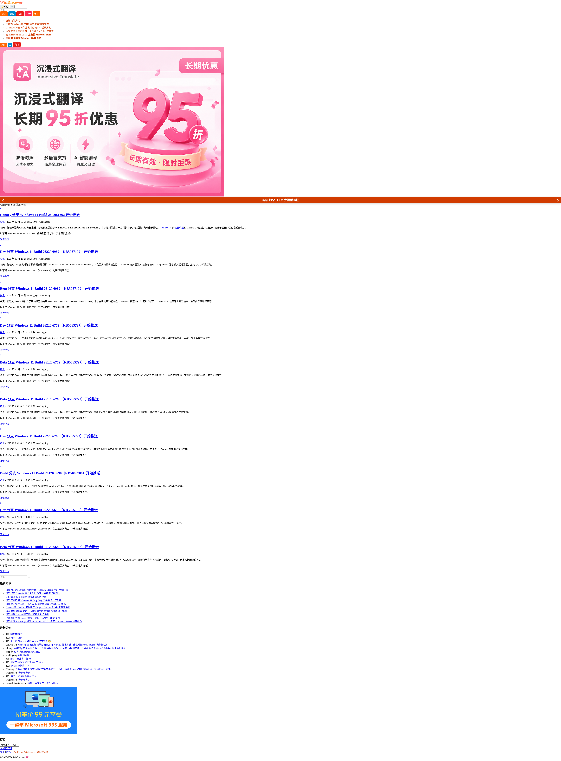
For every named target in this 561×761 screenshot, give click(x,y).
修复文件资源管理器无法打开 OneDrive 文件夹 (30, 31)
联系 (8, 752)
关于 (36, 14)
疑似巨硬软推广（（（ (21, 666)
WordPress (17, 752)
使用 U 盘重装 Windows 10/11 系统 (23, 38)
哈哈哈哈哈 (24, 655)
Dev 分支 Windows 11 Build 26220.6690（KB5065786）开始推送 (49, 510)
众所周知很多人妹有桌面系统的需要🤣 (31, 641)
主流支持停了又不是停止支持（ (27, 662)
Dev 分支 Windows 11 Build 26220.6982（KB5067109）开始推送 (49, 252)
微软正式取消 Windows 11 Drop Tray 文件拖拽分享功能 (34, 600)
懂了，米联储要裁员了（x (24, 676)
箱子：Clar (16, 637)
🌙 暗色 (4, 7)
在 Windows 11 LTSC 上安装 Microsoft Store (28, 34)
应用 (20, 14)
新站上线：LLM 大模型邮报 (280, 200)
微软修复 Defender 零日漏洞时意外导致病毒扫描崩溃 (33, 593)
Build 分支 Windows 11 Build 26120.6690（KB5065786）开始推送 (50, 473)
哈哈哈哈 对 (24, 680)
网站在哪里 (16, 634)
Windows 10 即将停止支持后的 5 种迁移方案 (28, 27)
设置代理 (179, 227)
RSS (3, 45)
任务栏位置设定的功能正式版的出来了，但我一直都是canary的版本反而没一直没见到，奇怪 (63, 669)
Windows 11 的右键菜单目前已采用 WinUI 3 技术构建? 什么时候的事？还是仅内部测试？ (62, 644)
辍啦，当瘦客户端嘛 (20, 658)
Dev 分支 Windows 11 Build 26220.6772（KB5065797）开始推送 (49, 325)
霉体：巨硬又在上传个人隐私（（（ (45, 683)
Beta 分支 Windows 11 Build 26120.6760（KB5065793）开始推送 (49, 399)
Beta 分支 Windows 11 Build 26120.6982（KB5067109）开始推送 (49, 289)
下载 (28, 14)
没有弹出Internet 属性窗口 (27, 651)
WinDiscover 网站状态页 (36, 752)
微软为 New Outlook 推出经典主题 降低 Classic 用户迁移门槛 (37, 590)
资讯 (3, 14)
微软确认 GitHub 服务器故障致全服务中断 (27, 614)
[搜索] (29, 10)
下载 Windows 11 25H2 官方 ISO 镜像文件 (27, 24)
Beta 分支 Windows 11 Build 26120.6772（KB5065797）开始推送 (49, 362)
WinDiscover (11, 2)
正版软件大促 (13, 20)
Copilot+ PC (166, 227)
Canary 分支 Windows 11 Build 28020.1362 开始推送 (40, 215)
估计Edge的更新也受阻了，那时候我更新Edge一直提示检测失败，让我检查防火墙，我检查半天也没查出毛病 (70, 648)
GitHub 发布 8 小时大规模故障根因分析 (26, 597)
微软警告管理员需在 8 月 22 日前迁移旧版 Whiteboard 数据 (36, 604)
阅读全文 (4, 239)
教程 (12, 14)
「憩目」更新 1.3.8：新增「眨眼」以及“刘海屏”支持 (33, 618)
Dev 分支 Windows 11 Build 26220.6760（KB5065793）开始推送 (49, 436)
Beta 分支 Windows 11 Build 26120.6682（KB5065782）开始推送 (49, 547)
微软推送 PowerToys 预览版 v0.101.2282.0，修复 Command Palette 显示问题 (44, 621)
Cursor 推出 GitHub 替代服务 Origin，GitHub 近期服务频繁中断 (38, 607)
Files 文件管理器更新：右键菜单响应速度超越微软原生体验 (36, 611)
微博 (16, 45)
